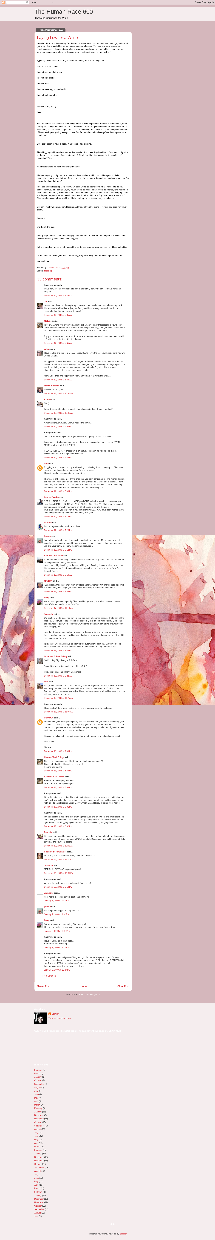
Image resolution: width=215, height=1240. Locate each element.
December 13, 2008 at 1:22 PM (58, 591)
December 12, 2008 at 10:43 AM (59, 413)
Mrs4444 (48, 581)
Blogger (123, 1234)
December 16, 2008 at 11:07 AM (58, 712)
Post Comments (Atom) (89, 994)
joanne (47, 536)
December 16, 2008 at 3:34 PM (58, 787)
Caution (55, 1014)
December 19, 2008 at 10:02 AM (59, 846)
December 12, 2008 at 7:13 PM (58, 516)
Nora (46, 463)
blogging (48, 271)
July (36, 1091)
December (39, 1115)
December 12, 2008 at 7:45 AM (58, 343)
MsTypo (48, 321)
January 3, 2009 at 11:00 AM (57, 931)
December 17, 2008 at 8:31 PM (58, 807)
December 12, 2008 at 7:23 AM (58, 295)
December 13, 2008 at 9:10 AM (58, 575)
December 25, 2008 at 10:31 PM (59, 873)
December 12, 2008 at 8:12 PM (58, 550)
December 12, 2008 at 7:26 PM (58, 530)
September (39, 1084)
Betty (46, 597)
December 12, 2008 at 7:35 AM (58, 315)
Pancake (48, 832)
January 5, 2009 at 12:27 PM (57, 970)
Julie (46, 349)
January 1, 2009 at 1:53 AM (56, 900)
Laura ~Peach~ (51, 497)
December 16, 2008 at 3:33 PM (58, 771)
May (36, 1098)
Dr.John (48, 522)
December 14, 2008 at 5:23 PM (58, 650)
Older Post (123, 986)
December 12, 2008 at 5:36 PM (58, 491)
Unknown (48, 718)
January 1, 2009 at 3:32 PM (56, 914)
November (39, 1118)
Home (83, 986)
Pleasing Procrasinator (55, 852)
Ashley (47, 399)
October (38, 1080)
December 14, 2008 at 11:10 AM (58, 608)
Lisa (46, 681)
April (36, 1101)
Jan (46, 301)
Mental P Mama (51, 386)
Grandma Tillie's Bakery (55, 656)
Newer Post (43, 986)
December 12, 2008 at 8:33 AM (58, 380)
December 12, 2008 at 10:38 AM (59, 393)
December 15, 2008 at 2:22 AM (58, 676)
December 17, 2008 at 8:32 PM (58, 826)
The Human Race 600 (63, 11)
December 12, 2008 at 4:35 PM (58, 457)
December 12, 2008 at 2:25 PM (58, 427)
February (38, 1070)
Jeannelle (48, 614)
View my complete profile (59, 1018)
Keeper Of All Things (54, 757)
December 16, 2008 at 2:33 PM (58, 751)
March (37, 1073)
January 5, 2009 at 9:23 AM (56, 947)
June (36, 1094)
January (38, 1077)
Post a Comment (48, 976)
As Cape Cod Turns (53, 555)
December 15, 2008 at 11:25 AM (58, 698)
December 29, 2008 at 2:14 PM (58, 887)
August (37, 1087)
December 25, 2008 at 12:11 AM (58, 859)
